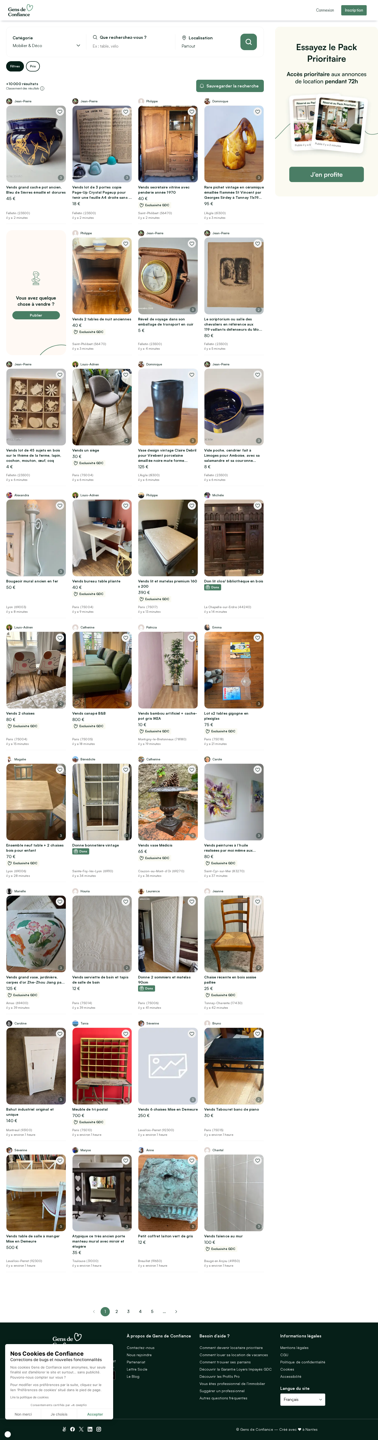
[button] (8, 1434)
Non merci (23, 1414)
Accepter (95, 1414)
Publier (36, 315)
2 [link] (116, 1311)
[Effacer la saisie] (165, 46)
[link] (176, 1311)
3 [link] (128, 1311)
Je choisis (59, 1414)
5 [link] (152, 1311)
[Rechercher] (248, 42)
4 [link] (140, 1311)
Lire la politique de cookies (29, 1397)
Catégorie (23, 37)
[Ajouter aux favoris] (60, 111)
